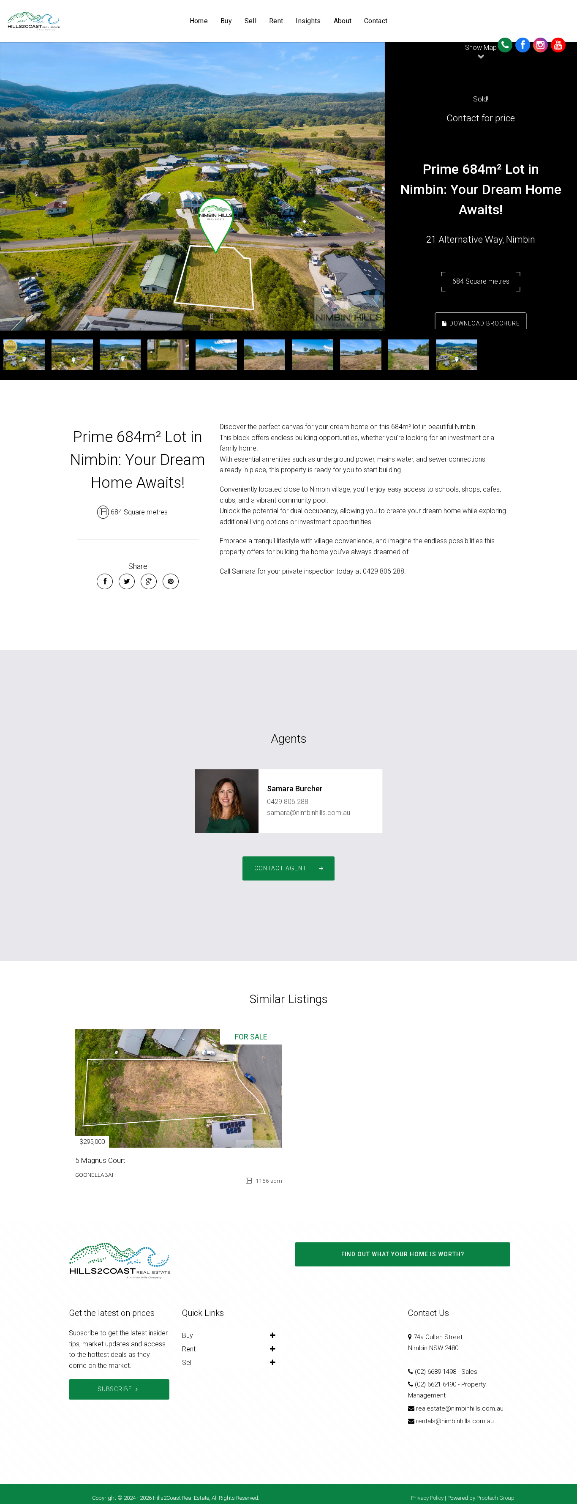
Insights (308, 21)
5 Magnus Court (100, 1160)
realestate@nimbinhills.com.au (460, 1408)
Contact (375, 21)
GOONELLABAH (95, 1174)
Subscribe (115, 1389)
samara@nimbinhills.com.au (308, 813)
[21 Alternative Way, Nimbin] (192, 186)
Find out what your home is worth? (402, 1254)
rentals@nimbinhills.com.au (455, 1421)
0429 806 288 (287, 802)
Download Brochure (484, 323)
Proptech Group (495, 1498)
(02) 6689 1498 (435, 1371)
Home (199, 21)
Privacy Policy (427, 1498)
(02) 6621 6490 (435, 1384)
